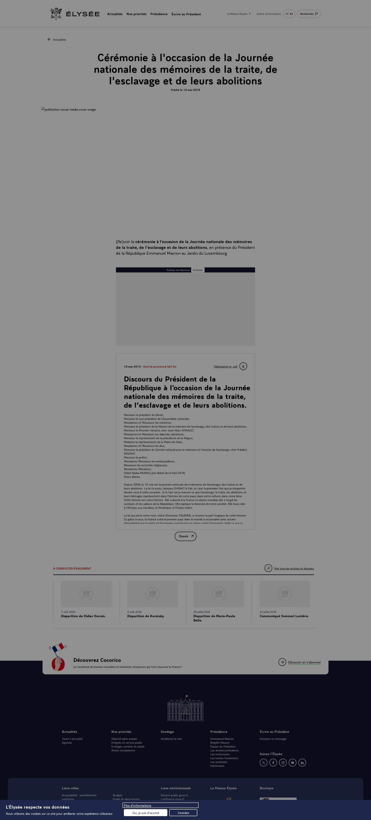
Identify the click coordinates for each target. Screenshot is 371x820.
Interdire (183, 813)
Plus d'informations (137, 805)
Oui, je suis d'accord (145, 813)
